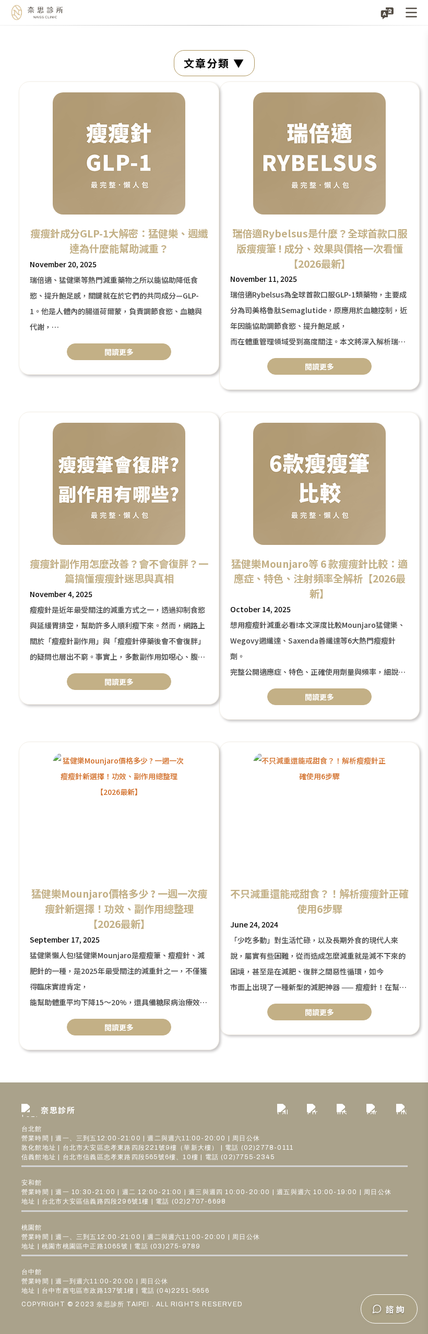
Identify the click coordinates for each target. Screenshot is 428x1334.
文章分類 (207, 62)
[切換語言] (387, 12)
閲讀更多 (119, 352)
